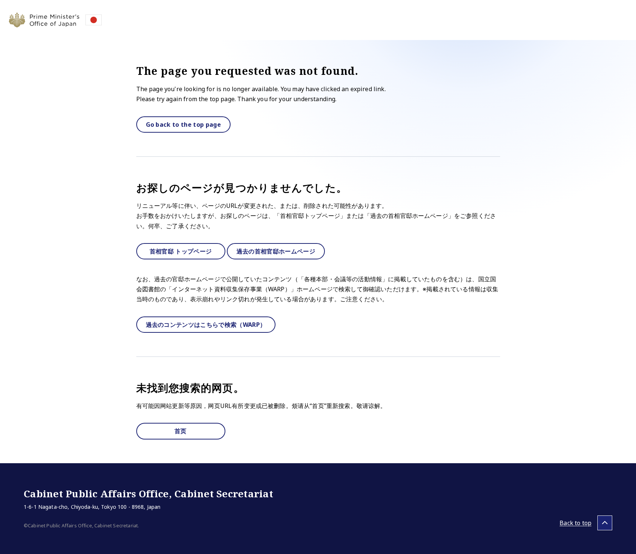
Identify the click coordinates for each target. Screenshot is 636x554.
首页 (181, 431)
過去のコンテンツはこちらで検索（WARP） (206, 325)
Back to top (575, 523)
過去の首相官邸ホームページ (276, 251)
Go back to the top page (183, 124)
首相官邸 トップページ (181, 251)
